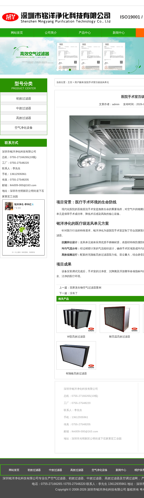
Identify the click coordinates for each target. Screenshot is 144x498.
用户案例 (79, 82)
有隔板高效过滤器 (76, 373)
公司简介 (51, 32)
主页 (70, 82)
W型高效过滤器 (76, 336)
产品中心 (85, 32)
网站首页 (17, 32)
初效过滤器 (23, 98)
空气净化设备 (24, 127)
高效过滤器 (23, 118)
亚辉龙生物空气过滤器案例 (85, 287)
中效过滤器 (23, 108)
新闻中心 (119, 32)
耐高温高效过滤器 (119, 336)
